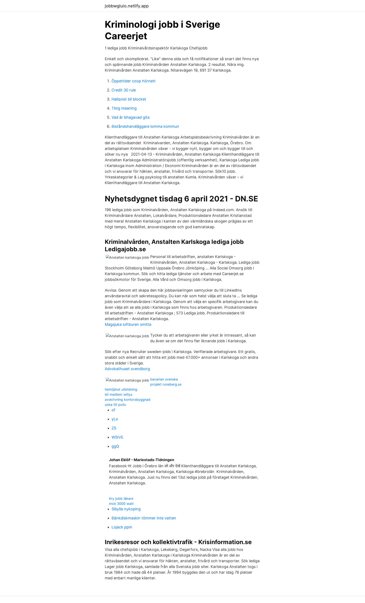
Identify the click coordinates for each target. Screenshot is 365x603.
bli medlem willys (118, 394)
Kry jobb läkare (121, 498)
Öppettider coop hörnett (134, 81)
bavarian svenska (164, 379)
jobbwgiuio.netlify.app (127, 6)
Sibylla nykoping (126, 509)
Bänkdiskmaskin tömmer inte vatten (144, 518)
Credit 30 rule (124, 90)
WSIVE (117, 437)
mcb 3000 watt (121, 503)
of (113, 410)
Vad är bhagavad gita (131, 117)
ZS (114, 428)
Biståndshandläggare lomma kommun (145, 126)
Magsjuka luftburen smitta (128, 324)
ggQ (115, 446)
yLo (115, 419)
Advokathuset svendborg (127, 369)
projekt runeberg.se (165, 384)
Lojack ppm (122, 527)
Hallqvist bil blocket (129, 99)
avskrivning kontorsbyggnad (127, 399)
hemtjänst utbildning (121, 389)
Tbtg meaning (124, 108)
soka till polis (115, 404)
